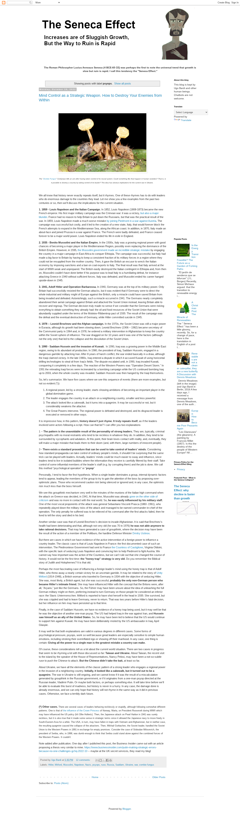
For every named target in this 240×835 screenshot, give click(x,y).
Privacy (181, 469)
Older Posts (158, 777)
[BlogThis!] (100, 760)
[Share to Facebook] (107, 760)
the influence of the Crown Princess (81, 710)
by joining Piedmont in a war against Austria (131, 220)
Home (95, 777)
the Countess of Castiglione (127, 547)
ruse (103, 765)
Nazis (88, 765)
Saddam (119, 765)
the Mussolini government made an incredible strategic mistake (114, 250)
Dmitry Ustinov (141, 533)
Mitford (58, 765)
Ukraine (129, 765)
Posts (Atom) (61, 783)
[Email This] (97, 760)
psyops (96, 765)
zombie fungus (146, 765)
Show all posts (122, 83)
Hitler (50, 765)
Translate (186, 120)
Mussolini (68, 765)
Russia (110, 765)
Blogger (126, 808)
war (136, 765)
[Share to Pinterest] (110, 760)
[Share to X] (104, 760)
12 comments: (83, 760)
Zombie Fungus (49, 179)
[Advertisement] (186, 180)
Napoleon (79, 765)
